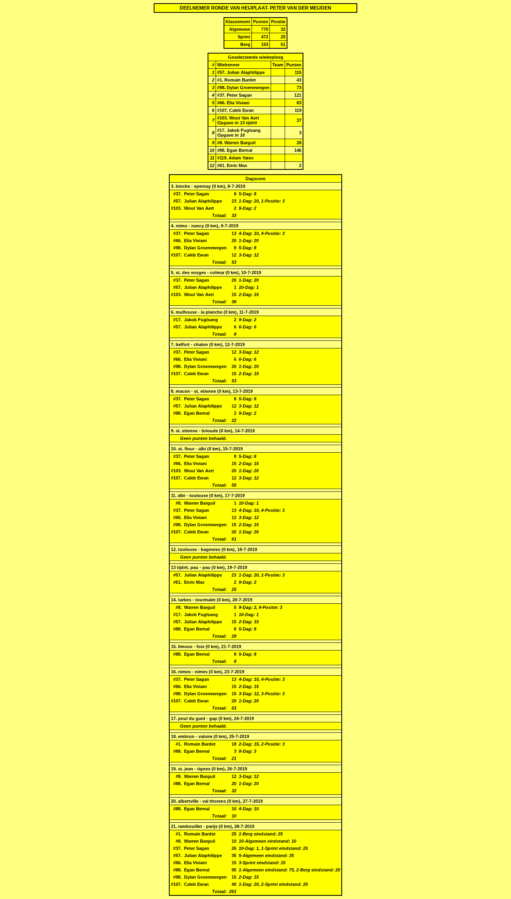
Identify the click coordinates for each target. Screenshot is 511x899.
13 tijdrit (179, 567)
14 (173, 599)
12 (173, 549)
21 (173, 826)
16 (173, 671)
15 (173, 646)
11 (173, 495)
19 (173, 768)
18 (173, 736)
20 (173, 801)
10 (173, 448)
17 (173, 718)
